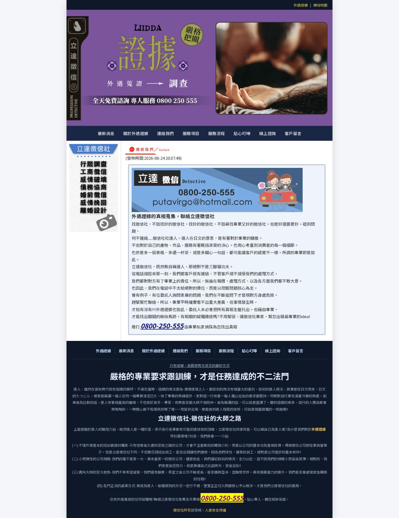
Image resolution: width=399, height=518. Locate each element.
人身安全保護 (215, 510)
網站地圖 (320, 5)
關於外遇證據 (135, 133)
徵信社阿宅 (182, 510)
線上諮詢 (267, 133)
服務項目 (191, 133)
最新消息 (106, 133)
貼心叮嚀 (242, 133)
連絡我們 (165, 133)
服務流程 (216, 133)
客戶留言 (293, 133)
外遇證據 (301, 5)
